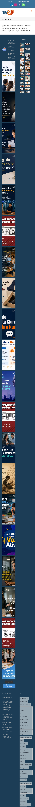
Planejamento (24, 768)
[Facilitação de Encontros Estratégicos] (27, 73)
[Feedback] (27, 63)
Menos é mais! (8, 697)
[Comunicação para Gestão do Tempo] (22, 73)
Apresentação (24, 698)
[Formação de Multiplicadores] (22, 82)
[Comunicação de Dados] (22, 50)
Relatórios (23, 801)
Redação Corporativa (23, 791)
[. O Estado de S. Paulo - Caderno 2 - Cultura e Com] (8, 231)
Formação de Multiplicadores (24, 751)
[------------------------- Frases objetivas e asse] (8, 540)
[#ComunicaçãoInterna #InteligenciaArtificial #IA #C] (8, 571)
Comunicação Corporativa (24, 721)
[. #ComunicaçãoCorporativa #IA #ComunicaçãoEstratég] (8, 386)
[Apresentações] (27, 67)
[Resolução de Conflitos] (27, 59)
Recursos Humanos (25, 783)
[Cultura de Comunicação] (22, 45)
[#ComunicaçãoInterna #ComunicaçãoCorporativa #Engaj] (8, 664)
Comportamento (25, 705)
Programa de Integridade (24, 772)
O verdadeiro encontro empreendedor (8, 729)
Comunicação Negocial (24, 732)
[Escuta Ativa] (22, 63)
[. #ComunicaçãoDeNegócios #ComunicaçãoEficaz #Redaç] (8, 169)
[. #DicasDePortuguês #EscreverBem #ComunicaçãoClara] (8, 355)
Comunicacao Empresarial (24, 715)
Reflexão (22, 795)
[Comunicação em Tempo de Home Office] (27, 70)
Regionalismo (24, 798)
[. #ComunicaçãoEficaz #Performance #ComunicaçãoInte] (8, 76)
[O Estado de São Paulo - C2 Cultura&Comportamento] (8, 633)
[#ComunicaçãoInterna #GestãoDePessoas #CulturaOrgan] (8, 602)
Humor (22, 761)
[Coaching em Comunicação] (27, 92)
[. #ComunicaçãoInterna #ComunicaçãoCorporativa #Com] (8, 448)
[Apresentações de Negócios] (27, 85)
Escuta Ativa (23, 743)
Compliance (23, 701)
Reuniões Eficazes (25, 805)
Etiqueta (22, 746)
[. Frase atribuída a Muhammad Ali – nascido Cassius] (8, 107)
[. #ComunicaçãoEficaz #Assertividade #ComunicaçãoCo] (8, 324)
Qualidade (23, 780)
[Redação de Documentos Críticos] (27, 55)
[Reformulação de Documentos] (22, 89)
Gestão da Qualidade (23, 757)
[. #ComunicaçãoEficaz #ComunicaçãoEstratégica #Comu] (8, 200)
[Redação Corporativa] (22, 70)
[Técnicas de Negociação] (22, 79)
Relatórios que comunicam (8, 723)
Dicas (21, 740)
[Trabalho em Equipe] (22, 76)
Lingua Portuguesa (25, 764)
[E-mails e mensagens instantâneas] (22, 54)
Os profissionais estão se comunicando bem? (8, 716)
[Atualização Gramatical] (27, 89)
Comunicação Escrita (24, 727)
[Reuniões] (22, 67)
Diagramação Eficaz (25, 737)
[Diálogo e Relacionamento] (27, 82)
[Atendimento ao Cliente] (22, 59)
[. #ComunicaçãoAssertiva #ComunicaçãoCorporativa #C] (8, 138)
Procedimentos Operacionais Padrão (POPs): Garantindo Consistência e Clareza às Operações (8, 706)
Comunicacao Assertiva (24, 709)
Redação (22, 786)
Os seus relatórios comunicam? (7, 736)
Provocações (24, 777)
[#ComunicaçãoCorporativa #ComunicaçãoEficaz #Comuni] (8, 262)
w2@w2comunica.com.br (23, 1)
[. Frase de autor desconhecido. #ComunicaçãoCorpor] (8, 478)
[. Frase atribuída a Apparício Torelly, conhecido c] (8, 293)
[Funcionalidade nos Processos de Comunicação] (27, 49)
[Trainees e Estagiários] (27, 76)
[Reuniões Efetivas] (27, 79)
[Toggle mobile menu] (32, 11)
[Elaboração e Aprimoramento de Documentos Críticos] (27, 44)
